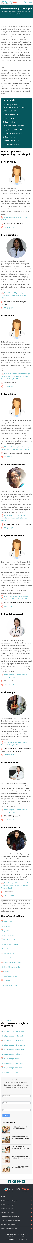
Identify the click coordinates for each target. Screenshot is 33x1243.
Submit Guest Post (11, 1234)
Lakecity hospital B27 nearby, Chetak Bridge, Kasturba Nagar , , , (14, 885)
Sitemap (24, 1237)
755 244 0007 (8, 528)
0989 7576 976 (9, 895)
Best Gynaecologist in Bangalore (12, 1040)
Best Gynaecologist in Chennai (12, 1054)
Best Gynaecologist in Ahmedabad (13, 1031)
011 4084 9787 (9, 820)
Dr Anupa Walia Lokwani (13, 126)
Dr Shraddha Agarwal (12, 133)
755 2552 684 (8, 308)
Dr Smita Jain (8, 118)
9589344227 (8, 457)
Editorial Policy (14, 1237)
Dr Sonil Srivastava (11, 144)
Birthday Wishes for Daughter (10, 1216)
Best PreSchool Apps (7, 1208)
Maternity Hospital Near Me (9, 1224)
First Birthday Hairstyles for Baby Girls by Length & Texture (21, 1157)
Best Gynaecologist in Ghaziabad (12, 1063)
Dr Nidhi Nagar (9, 137)
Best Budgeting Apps (7, 1205)
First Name (5, 1092)
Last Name (5, 1100)
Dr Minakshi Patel (10, 114)
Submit (6, 1115)
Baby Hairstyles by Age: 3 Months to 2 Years (20, 1167)
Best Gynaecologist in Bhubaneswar (13, 1045)
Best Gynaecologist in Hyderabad (12, 1072)
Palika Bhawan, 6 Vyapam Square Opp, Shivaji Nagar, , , (15, 295)
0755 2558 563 (9, 227)
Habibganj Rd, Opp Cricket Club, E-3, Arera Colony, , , (15, 518)
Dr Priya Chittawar (11, 140)
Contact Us (24, 1234)
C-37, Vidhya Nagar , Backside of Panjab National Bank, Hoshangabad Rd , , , (15, 376)
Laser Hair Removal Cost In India (10, 1220)
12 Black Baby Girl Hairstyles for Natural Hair (21, 1147)
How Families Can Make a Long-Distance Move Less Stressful (21, 1137)
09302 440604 (8, 386)
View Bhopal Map (6, 1021)
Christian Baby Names (7, 1212)
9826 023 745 (8, 606)
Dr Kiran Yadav (9, 111)
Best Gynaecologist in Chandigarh (13, 1049)
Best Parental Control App (9, 1197)
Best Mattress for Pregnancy (9, 1201)
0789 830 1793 (9, 684)
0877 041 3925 (9, 755)
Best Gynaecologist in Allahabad (12, 1036)
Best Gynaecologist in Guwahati (12, 1068)
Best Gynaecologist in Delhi (11, 1058)
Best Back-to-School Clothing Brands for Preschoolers (19, 1128)
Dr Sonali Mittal (9, 122)
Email (4, 1107)
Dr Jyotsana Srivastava (13, 129)
